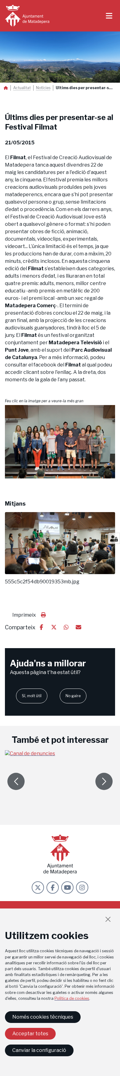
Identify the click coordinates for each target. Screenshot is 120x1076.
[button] (60, 442)
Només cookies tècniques (42, 1017)
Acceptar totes (30, 1034)
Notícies (43, 88)
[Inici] (27, 16)
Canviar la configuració (39, 1050)
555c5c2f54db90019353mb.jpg (42, 581)
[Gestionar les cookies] (114, 538)
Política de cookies (71, 998)
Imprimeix (24, 615)
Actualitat (22, 88)
